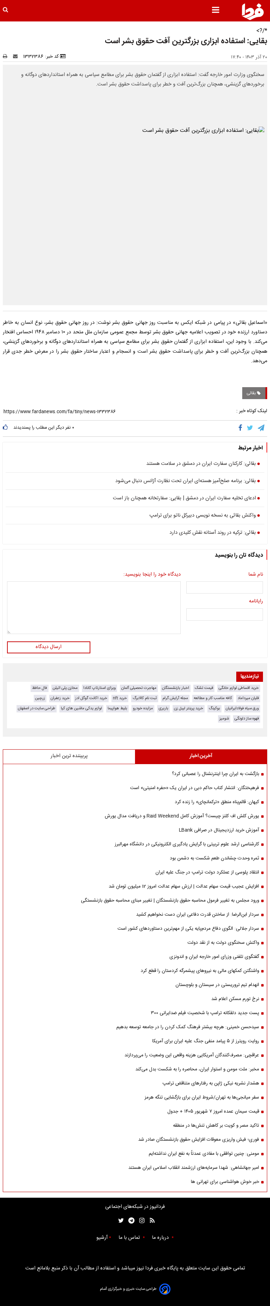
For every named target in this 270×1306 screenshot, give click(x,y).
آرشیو (102, 1238)
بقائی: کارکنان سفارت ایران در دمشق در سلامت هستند (201, 464)
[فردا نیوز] (252, 11)
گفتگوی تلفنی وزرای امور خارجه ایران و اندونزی (214, 957)
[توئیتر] (119, 1220)
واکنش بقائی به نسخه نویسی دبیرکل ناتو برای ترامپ (202, 516)
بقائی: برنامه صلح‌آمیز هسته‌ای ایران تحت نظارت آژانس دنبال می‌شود (185, 481)
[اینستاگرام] (140, 1220)
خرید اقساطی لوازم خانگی (239, 688)
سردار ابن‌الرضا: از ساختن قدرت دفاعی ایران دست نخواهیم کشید (197, 914)
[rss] (150, 1220)
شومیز (224, 718)
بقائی (251, 393)
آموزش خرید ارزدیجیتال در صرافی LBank (219, 830)
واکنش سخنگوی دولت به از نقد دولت (223, 943)
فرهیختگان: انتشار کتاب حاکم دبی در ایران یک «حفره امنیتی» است (194, 788)
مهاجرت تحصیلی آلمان (138, 688)
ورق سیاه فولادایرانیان (242, 708)
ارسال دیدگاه (49, 647)
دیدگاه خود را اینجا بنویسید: (152, 575)
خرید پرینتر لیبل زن (188, 708)
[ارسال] (17, 56)
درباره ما (161, 1238)
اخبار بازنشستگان (175, 688)
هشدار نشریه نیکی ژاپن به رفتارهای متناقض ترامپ (210, 1083)
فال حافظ (39, 688)
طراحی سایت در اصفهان (36, 708)
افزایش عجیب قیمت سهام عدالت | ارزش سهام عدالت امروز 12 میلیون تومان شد (184, 886)
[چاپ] (7, 56)
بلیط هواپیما (117, 708)
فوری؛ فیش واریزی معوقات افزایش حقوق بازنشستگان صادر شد (198, 1140)
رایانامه (256, 602)
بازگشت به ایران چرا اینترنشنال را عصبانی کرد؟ (215, 774)
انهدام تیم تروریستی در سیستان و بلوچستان (217, 985)
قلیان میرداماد (248, 698)
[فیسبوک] (241, 428)
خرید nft (120, 698)
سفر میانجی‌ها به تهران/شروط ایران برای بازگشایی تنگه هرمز (201, 1097)
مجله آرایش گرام (175, 698)
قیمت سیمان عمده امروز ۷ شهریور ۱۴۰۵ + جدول (213, 1111)
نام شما (255, 575)
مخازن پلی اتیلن (65, 688)
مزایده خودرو (143, 708)
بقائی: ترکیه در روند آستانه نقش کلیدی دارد (212, 533)
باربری (163, 708)
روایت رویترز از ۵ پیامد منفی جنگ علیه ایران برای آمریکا (205, 1041)
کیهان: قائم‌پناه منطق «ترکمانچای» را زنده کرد (217, 802)
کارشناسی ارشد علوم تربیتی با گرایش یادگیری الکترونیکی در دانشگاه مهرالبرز (187, 844)
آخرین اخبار (200, 756)
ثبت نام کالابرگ (145, 698)
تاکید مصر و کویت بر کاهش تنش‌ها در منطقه (216, 1125)
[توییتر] (250, 428)
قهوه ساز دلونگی (246, 718)
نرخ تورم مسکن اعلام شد (235, 999)
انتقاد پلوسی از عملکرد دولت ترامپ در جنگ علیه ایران (207, 872)
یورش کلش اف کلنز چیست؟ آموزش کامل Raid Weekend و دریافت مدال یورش (182, 816)
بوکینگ (214, 708)
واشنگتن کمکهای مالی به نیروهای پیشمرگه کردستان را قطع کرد (200, 971)
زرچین (40, 698)
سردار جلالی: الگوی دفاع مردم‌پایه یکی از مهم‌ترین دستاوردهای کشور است (188, 929)
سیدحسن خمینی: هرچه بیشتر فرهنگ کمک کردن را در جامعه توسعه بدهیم (187, 1027)
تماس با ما (129, 1238)
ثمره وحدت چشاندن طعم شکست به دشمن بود (214, 858)
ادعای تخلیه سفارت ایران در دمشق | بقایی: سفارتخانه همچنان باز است (184, 498)
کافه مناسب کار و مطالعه (213, 698)
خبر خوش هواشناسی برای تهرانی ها (225, 1182)
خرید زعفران (60, 698)
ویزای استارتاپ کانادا (99, 688)
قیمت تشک (204, 688)
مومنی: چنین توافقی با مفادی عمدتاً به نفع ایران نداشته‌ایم (204, 1154)
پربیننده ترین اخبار (69, 756)
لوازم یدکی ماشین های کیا (81, 708)
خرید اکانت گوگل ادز (91, 698)
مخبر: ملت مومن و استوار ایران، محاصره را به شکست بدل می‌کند (197, 1069)
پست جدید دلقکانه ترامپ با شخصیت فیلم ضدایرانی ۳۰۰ (205, 1013)
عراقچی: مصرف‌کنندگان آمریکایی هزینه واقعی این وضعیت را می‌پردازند (191, 1055)
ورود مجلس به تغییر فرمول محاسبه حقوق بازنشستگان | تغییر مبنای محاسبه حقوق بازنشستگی (170, 900)
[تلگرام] (261, 428)
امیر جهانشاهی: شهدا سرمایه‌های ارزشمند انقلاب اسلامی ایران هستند (193, 1168)
